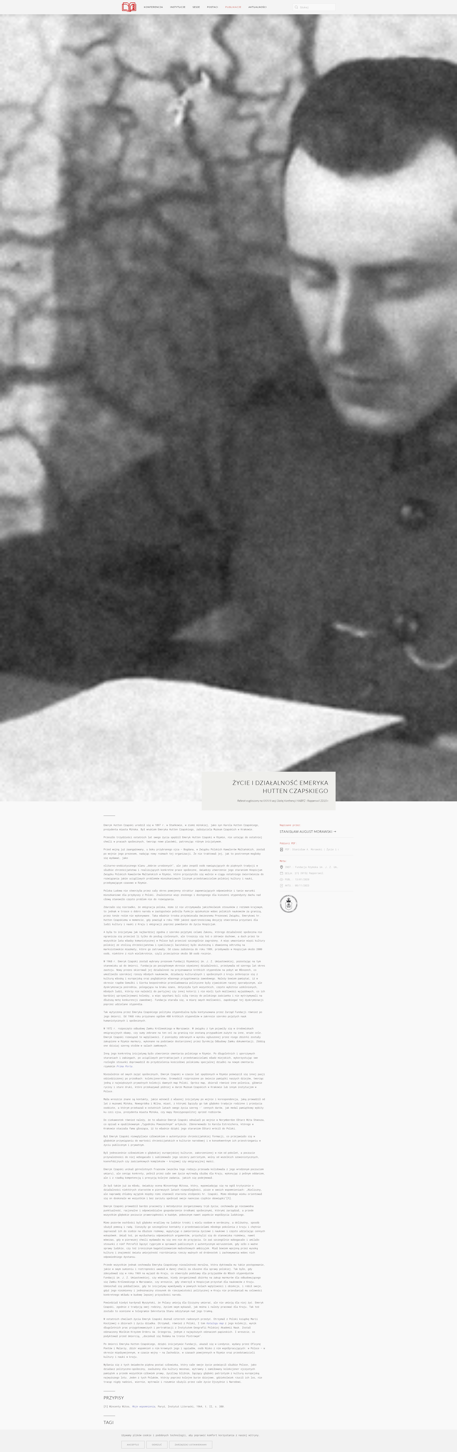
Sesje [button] (196, 7)
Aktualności (257, 7)
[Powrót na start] (129, 7)
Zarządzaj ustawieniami (191, 1444)
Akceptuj (133, 1444)
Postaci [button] (212, 7)
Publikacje (233, 7)
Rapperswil (316, 873)
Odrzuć (157, 1444)
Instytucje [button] (177, 7)
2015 (303, 873)
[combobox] (314, 7)
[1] (228, 1198)
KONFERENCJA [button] (153, 7)
